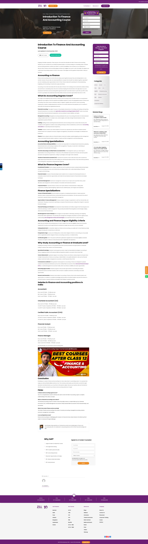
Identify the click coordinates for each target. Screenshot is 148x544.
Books (85, 524)
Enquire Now (105, 6)
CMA (99, 88)
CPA (103, 88)
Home (44, 14)
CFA (95, 88)
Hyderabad (55, 522)
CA (105, 85)
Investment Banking (99, 103)
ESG (95, 94)
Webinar (86, 512)
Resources (95, 5)
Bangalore (55, 520)
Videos (85, 529)
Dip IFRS (70, 522)
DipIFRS (96, 91)
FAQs (85, 527)
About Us (101, 510)
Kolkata (54, 517)
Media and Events (88, 522)
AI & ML (100, 85)
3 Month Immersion (88, 517)
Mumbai (54, 510)
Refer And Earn (87, 520)
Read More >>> (97, 126)
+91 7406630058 (88, 500)
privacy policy (85, 459)
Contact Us (102, 512)
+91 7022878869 (72, 500)
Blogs (85, 510)
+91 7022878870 (41, 500)
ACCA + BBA (71, 524)
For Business (86, 5)
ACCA (96, 85)
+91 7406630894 (56, 500)
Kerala (54, 524)
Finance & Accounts (102, 94)
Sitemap (86, 532)
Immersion (86, 515)
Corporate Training (103, 517)
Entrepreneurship (103, 91)
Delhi (54, 512)
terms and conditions (91, 29)
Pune (54, 515)
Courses (52, 5)
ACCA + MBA (71, 527)
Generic (100, 97)
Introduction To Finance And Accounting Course (59, 14)
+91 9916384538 (104, 500)
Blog (47, 14)
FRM (95, 97)
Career (101, 520)
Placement (102, 515)
